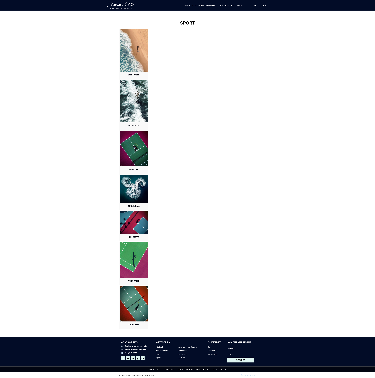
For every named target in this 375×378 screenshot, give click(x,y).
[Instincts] (134, 101)
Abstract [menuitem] (159, 347)
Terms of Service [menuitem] (219, 369)
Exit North (134, 74)
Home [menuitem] (151, 369)
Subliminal (134, 206)
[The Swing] (134, 260)
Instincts (133, 125)
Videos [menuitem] (180, 369)
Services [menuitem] (189, 369)
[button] (123, 358)
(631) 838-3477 (131, 353)
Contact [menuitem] (206, 369)
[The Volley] (134, 304)
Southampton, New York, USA (136, 346)
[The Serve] (134, 222)
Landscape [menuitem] (183, 351)
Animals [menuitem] (182, 358)
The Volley (133, 324)
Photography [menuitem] (169, 369)
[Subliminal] (134, 189)
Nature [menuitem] (158, 354)
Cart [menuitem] (209, 347)
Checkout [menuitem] (211, 351)
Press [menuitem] (198, 369)
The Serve (134, 237)
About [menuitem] (159, 369)
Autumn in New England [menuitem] (188, 347)
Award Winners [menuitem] (162, 351)
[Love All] (134, 148)
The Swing (133, 281)
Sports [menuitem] (158, 358)
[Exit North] (134, 50)
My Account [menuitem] (212, 354)
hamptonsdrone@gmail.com (136, 349)
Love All (133, 169)
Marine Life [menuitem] (183, 354)
